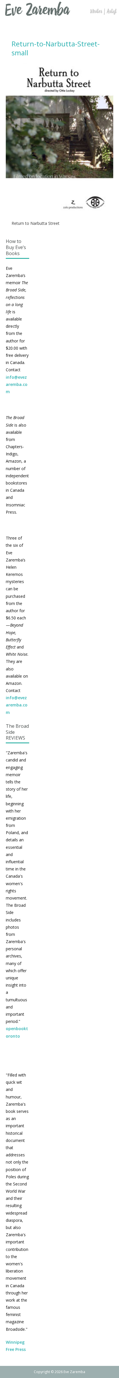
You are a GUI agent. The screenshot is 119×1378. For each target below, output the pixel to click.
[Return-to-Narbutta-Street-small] (59, 210)
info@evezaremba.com (16, 384)
